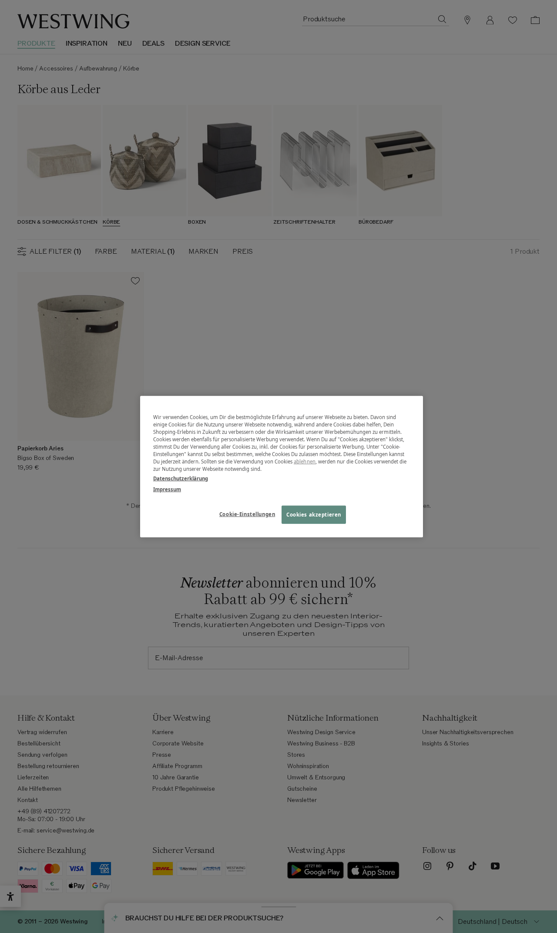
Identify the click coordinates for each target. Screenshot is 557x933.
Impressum (167, 489)
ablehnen (304, 461)
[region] (281, 466)
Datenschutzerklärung (180, 478)
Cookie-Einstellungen (247, 513)
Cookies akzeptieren (313, 514)
